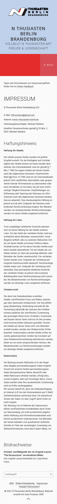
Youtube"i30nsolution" (29, 486)
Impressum (42, 483)
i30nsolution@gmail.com (23, 115)
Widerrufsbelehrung (25, 483)
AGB (11, 483)
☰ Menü (48, 65)
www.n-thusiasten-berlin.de (25, 119)
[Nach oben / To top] (28, 499)
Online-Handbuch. (25, 86)
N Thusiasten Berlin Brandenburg (28, 33)
